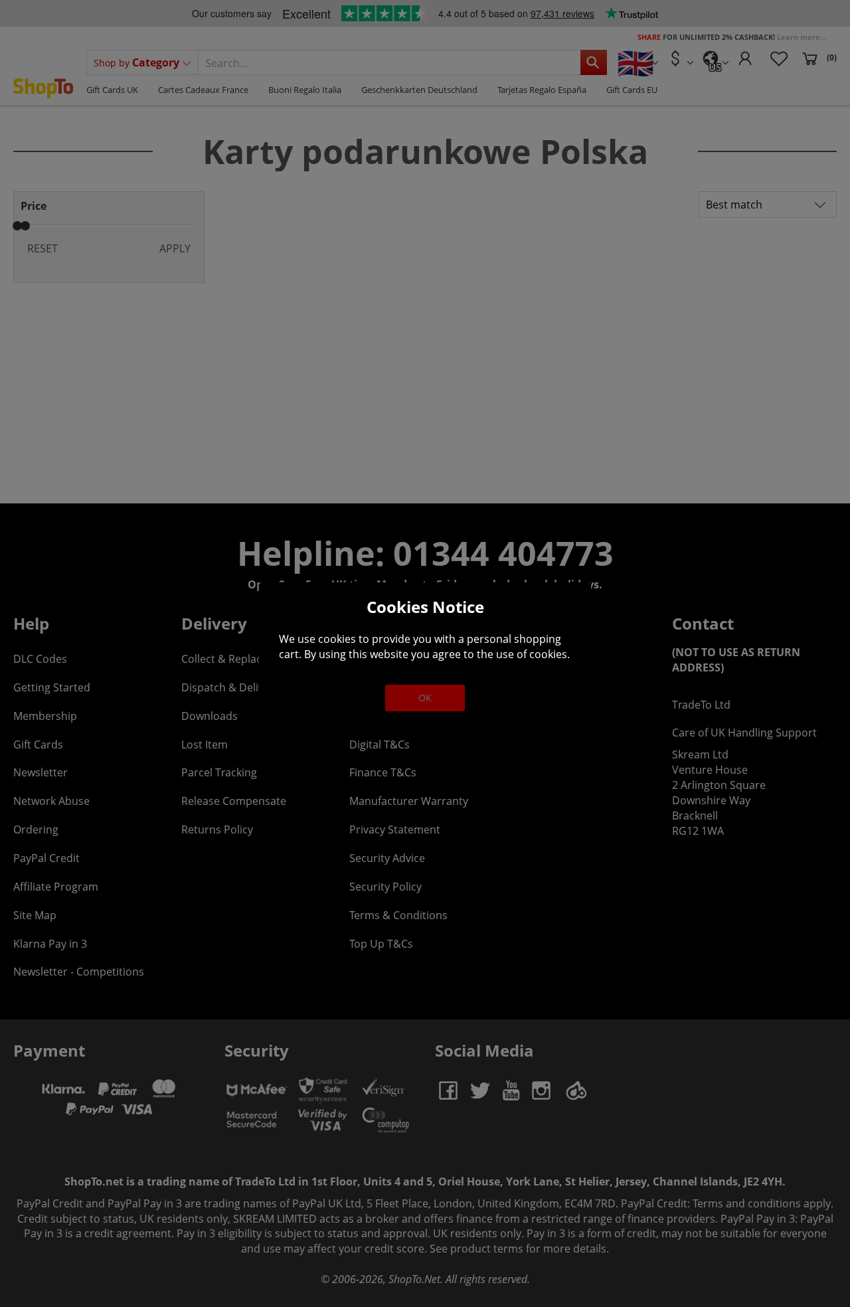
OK (425, 697)
